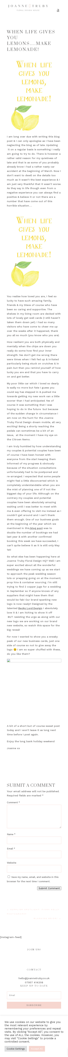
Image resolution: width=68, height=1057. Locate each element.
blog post (36, 528)
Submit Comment (49, 888)
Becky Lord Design (30, 608)
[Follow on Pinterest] (38, 958)
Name (11, 834)
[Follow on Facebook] (23, 958)
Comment (13, 802)
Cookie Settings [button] (16, 1048)
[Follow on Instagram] (30, 958)
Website (11, 862)
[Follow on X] (45, 958)
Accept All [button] (37, 1048)
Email (11, 848)
